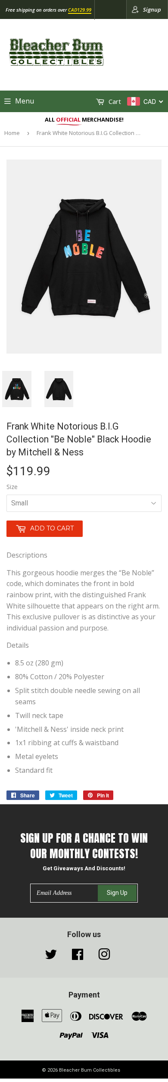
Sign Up (117, 892)
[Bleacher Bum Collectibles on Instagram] (104, 956)
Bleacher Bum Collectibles (89, 1070)
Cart (114, 101)
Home (12, 133)
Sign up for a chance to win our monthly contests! (84, 846)
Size (12, 487)
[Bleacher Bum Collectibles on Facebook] (78, 956)
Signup (152, 9)
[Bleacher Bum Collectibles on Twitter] (51, 956)
